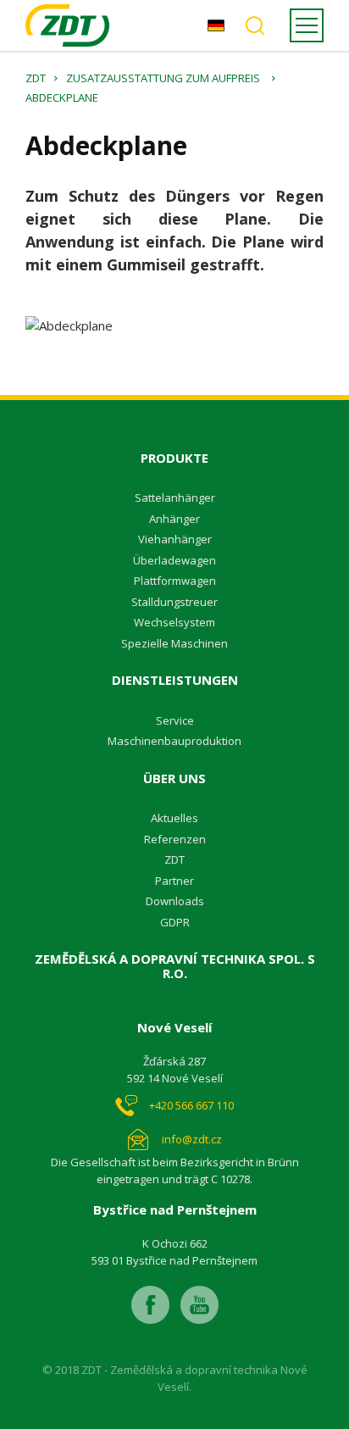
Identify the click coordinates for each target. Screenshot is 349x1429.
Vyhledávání (255, 25)
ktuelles (178, 818)
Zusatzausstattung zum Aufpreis (163, 78)
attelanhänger (178, 497)
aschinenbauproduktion (179, 740)
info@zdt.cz (192, 1139)
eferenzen (178, 839)
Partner (174, 880)
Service (175, 720)
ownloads (178, 901)
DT (178, 859)
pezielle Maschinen (178, 643)
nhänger (178, 518)
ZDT (35, 78)
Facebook (150, 1305)
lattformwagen (178, 580)
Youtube (199, 1305)
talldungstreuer (178, 601)
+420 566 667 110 (191, 1105)
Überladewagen (174, 560)
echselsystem (179, 622)
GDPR (175, 922)
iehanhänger (178, 539)
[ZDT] (67, 25)
